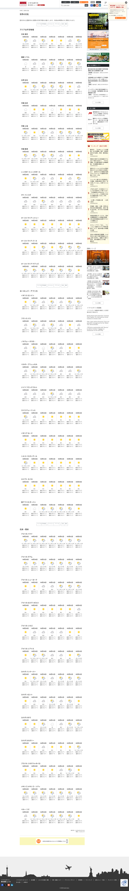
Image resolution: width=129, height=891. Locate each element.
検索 (86, 5)
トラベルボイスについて (22, 880)
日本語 (92, 2)
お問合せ (26, 882)
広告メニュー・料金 (100, 880)
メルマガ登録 (85, 2)
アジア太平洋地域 (41, 24)
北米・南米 (64, 24)
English (98, 2)
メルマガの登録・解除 (43, 880)
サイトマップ (89, 880)
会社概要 (33, 880)
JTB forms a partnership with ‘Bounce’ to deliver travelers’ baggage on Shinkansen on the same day (97, 328)
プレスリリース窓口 (112, 880)
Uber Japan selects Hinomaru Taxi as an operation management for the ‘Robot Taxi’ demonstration (98, 323)
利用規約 (80, 880)
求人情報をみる (74, 2)
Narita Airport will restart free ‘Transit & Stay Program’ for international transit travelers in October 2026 (98, 317)
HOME (21, 10)
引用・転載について (56, 880)
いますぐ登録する (121, 18)
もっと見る (98, 102)
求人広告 (18, 882)
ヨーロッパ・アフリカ (53, 24)
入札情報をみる (65, 2)
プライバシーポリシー (70, 880)
